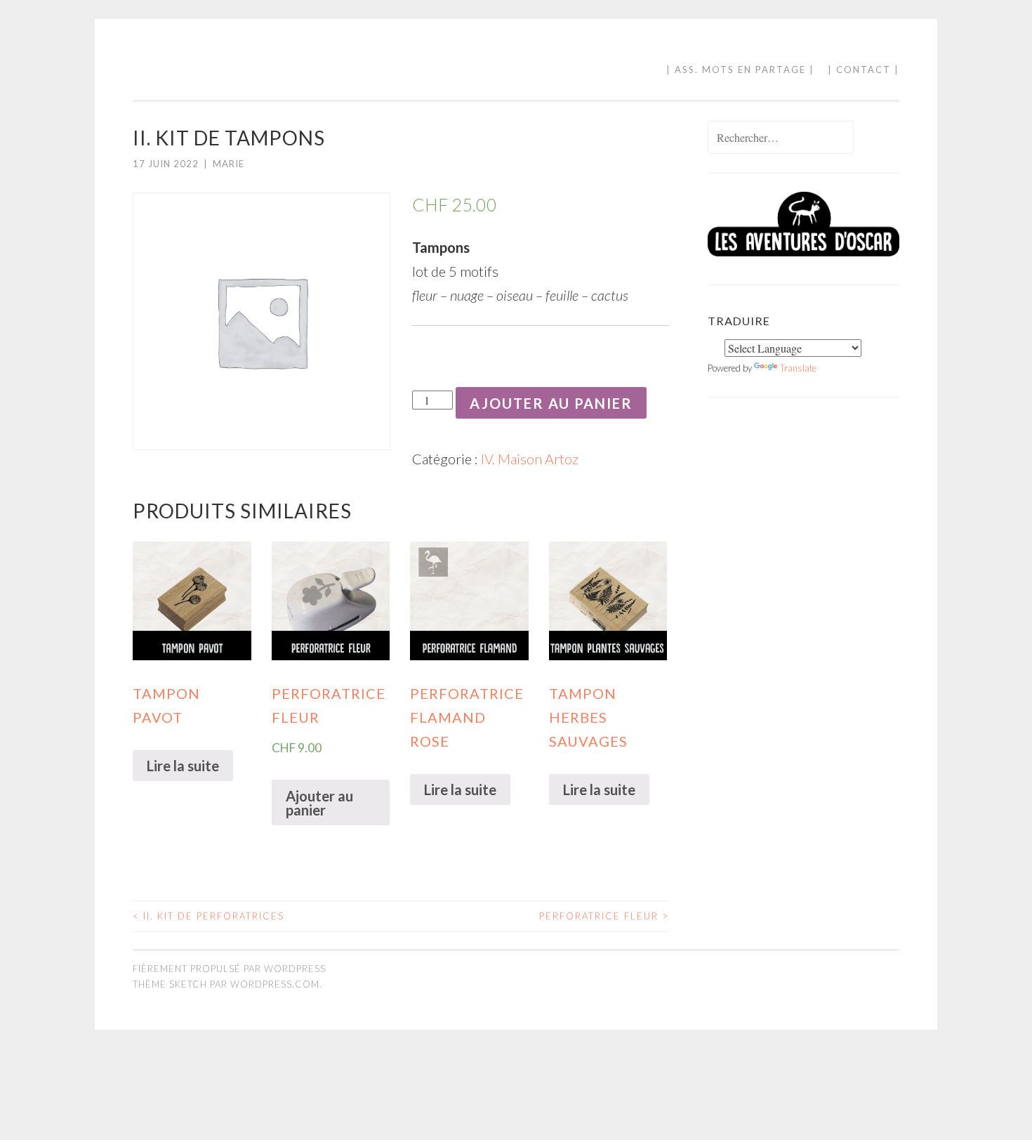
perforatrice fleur (604, 916)
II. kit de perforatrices (208, 916)
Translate (798, 368)
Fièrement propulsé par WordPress (229, 968)
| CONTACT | (863, 69)
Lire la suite (183, 765)
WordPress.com (274, 984)
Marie (228, 163)
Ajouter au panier (551, 403)
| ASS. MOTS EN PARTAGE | (740, 69)
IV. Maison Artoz (529, 458)
